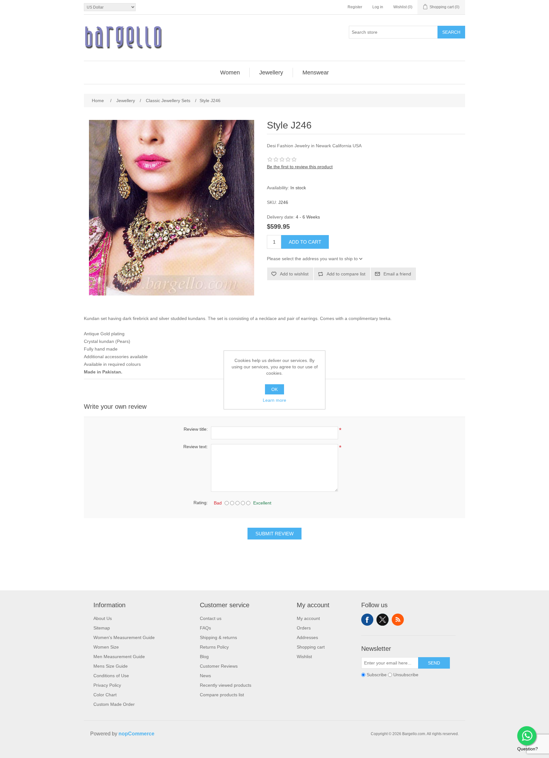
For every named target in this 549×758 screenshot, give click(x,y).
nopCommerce (136, 733)
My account (308, 618)
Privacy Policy (107, 685)
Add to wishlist (294, 273)
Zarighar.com (297, 752)
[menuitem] (230, 72)
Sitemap (101, 627)
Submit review (274, 533)
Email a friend (397, 273)
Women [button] (230, 72)
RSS (398, 620)
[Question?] (526, 735)
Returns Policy (214, 647)
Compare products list (222, 694)
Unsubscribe (405, 674)
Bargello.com (265, 752)
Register (355, 7)
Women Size (106, 647)
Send (434, 662)
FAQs (205, 627)
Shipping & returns (218, 637)
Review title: (196, 429)
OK (274, 389)
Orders (304, 627)
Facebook (367, 620)
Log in (377, 7)
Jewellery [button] (271, 72)
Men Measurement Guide (119, 656)
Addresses (307, 637)
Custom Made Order (114, 704)
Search (451, 32)
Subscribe (377, 674)
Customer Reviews (219, 666)
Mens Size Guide (110, 666)
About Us (102, 618)
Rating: (200, 502)
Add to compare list (346, 273)
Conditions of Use (111, 675)
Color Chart (105, 694)
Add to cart (305, 242)
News (205, 675)
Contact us (210, 618)
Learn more (274, 400)
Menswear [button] (315, 72)
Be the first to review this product (300, 166)
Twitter (382, 620)
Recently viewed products (225, 685)
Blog (204, 656)
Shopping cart (311, 647)
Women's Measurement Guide (124, 637)
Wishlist (304, 656)
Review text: (195, 446)
